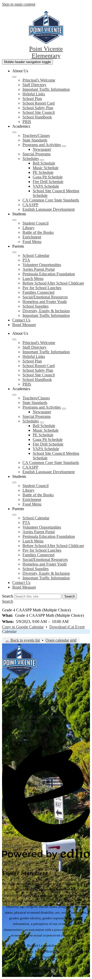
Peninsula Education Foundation (48, 274)
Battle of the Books (38, 232)
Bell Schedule (44, 163)
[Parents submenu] (14, 252)
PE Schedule (43, 172)
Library (28, 228)
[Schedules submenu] (42, 160)
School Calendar (35, 255)
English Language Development (48, 209)
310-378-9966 (67, 945)
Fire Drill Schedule (48, 181)
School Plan (32, 98)
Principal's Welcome (38, 80)
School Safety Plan (37, 108)
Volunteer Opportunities (41, 265)
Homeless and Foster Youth (44, 301)
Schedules (30, 158)
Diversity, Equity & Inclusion (46, 311)
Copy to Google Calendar (23, 627)
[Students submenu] (14, 220)
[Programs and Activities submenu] (64, 146)
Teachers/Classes (36, 135)
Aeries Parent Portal (38, 269)
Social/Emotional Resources (45, 297)
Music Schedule (46, 168)
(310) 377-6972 (27, 698)
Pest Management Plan (46, 973)
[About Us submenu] (14, 77)
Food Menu (31, 241)
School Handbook (37, 117)
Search (7, 596)
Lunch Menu (32, 278)
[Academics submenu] (14, 132)
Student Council (35, 223)
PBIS (26, 121)
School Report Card (38, 103)
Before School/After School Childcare (53, 283)
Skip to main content (18, 4)
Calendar (9, 631)
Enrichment (31, 237)
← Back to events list (22, 640)
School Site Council (38, 112)
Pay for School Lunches (41, 288)
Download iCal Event (67, 627)
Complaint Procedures (46, 967)
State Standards (34, 140)
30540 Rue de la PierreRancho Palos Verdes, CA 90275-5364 (33, 691)
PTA (26, 260)
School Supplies (35, 306)
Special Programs (36, 154)
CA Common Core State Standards (50, 200)
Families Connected (38, 292)
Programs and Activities (41, 145)
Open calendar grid (60, 640)
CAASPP (30, 205)
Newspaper (42, 149)
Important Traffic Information (46, 89)
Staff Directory (34, 85)
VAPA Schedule (46, 186)
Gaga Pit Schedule (48, 177)
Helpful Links (33, 94)
